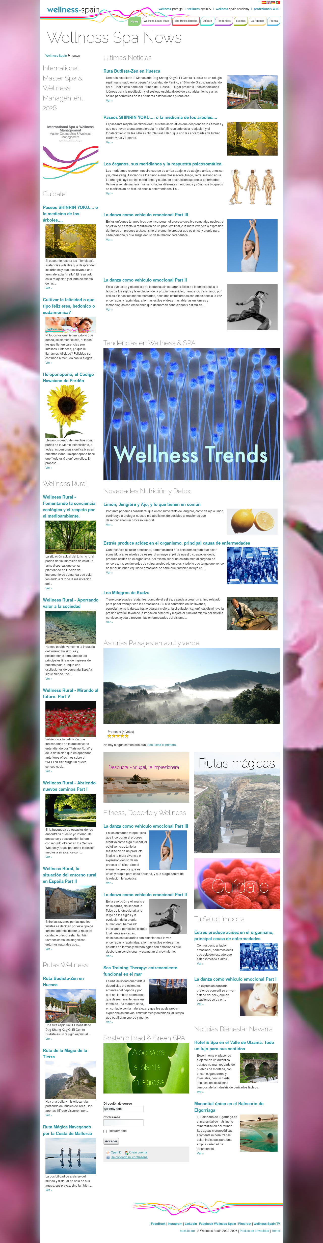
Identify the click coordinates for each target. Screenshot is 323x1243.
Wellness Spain (56, 55)
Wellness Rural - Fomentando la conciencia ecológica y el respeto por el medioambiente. (69, 506)
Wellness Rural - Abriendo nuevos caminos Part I (69, 786)
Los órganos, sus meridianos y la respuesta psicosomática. (163, 164)
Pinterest (245, 1223)
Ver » (48, 288)
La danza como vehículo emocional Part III (145, 214)
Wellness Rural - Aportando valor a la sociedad (70, 603)
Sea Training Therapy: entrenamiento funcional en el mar (140, 971)
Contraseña (111, 1117)
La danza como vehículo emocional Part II (145, 280)
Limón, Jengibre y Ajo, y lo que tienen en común (152, 504)
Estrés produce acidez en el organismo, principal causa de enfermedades (176, 543)
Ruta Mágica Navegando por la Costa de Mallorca (67, 1130)
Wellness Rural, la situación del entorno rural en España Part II (69, 874)
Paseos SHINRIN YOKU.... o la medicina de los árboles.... (70, 213)
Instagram (175, 1223)
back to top (187, 1230)
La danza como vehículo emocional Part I (235, 979)
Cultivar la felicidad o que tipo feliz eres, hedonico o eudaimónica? (69, 305)
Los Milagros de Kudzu (126, 592)
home (276, 1230)
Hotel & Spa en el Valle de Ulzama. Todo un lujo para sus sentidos (234, 1045)
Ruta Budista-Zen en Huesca (131, 71)
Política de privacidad (254, 1230)
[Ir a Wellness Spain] (73, 10)
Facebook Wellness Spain (217, 1223)
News (76, 55)
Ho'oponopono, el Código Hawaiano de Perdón (68, 377)
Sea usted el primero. (162, 744)
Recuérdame (118, 1130)
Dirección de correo (117, 1103)
